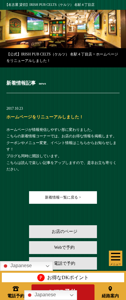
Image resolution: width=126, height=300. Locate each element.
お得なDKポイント (64, 277)
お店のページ (64, 231)
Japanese (44, 294)
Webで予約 (64, 247)
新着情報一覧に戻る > (63, 197)
